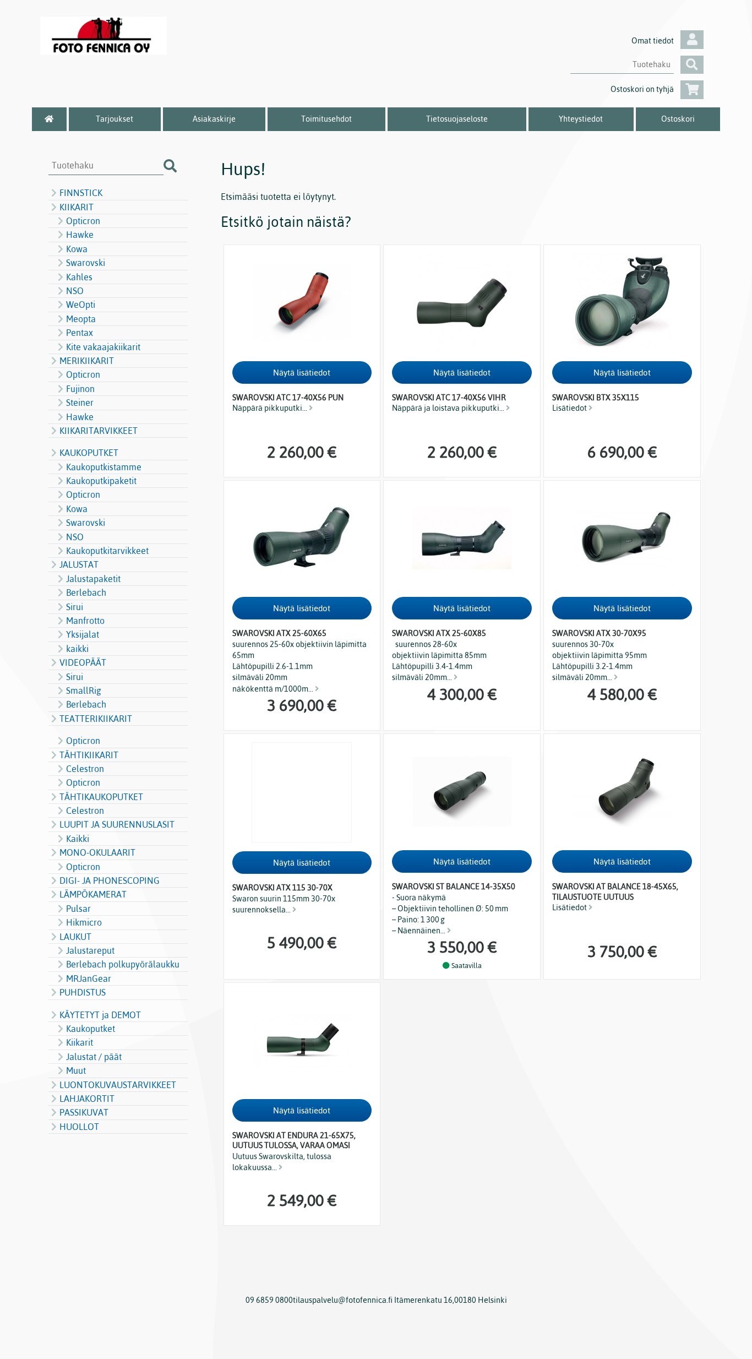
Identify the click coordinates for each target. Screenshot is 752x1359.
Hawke (80, 235)
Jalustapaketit (93, 579)
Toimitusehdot (326, 119)
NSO (75, 291)
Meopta (81, 319)
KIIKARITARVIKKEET (98, 431)
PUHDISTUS (82, 992)
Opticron (83, 221)
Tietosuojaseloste (457, 119)
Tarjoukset (114, 119)
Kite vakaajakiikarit (103, 347)
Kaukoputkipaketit (101, 481)
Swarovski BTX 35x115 (595, 397)
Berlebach (86, 592)
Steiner (80, 402)
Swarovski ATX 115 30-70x (282, 887)
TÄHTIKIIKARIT (88, 755)
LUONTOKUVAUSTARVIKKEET (117, 1085)
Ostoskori (678, 119)
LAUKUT (75, 937)
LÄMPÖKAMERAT (93, 894)
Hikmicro (84, 922)
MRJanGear (88, 978)
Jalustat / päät (94, 1057)
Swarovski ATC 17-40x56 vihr (449, 397)
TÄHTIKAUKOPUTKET (101, 797)
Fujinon (80, 389)
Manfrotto (85, 621)
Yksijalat (82, 634)
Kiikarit (79, 1042)
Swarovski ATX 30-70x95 (599, 633)
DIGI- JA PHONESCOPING (109, 880)
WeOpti (80, 304)
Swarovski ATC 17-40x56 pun (288, 397)
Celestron (85, 769)
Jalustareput (90, 950)
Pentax (79, 333)
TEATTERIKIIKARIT (95, 719)
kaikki (77, 649)
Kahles (79, 277)
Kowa (77, 249)
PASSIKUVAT (83, 1112)
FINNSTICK (80, 193)
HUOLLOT (79, 1127)
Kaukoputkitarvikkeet (107, 551)
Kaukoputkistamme (103, 467)
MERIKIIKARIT (86, 361)
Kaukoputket (90, 1029)
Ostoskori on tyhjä (642, 89)
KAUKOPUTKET (88, 453)
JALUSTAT (79, 564)
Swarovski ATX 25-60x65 (279, 633)
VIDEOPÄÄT (82, 662)
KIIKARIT (76, 207)
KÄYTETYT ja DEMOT (100, 1015)
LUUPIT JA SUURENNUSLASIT (117, 824)
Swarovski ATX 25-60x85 (439, 633)
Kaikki (77, 839)
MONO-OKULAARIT (97, 852)
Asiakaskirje (214, 119)
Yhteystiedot (581, 119)
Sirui (74, 607)
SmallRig (83, 690)
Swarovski (85, 263)
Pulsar (78, 909)
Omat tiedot (652, 40)
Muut (76, 1070)
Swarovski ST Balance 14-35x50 (453, 886)
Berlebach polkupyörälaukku (122, 964)
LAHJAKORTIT (87, 1098)
